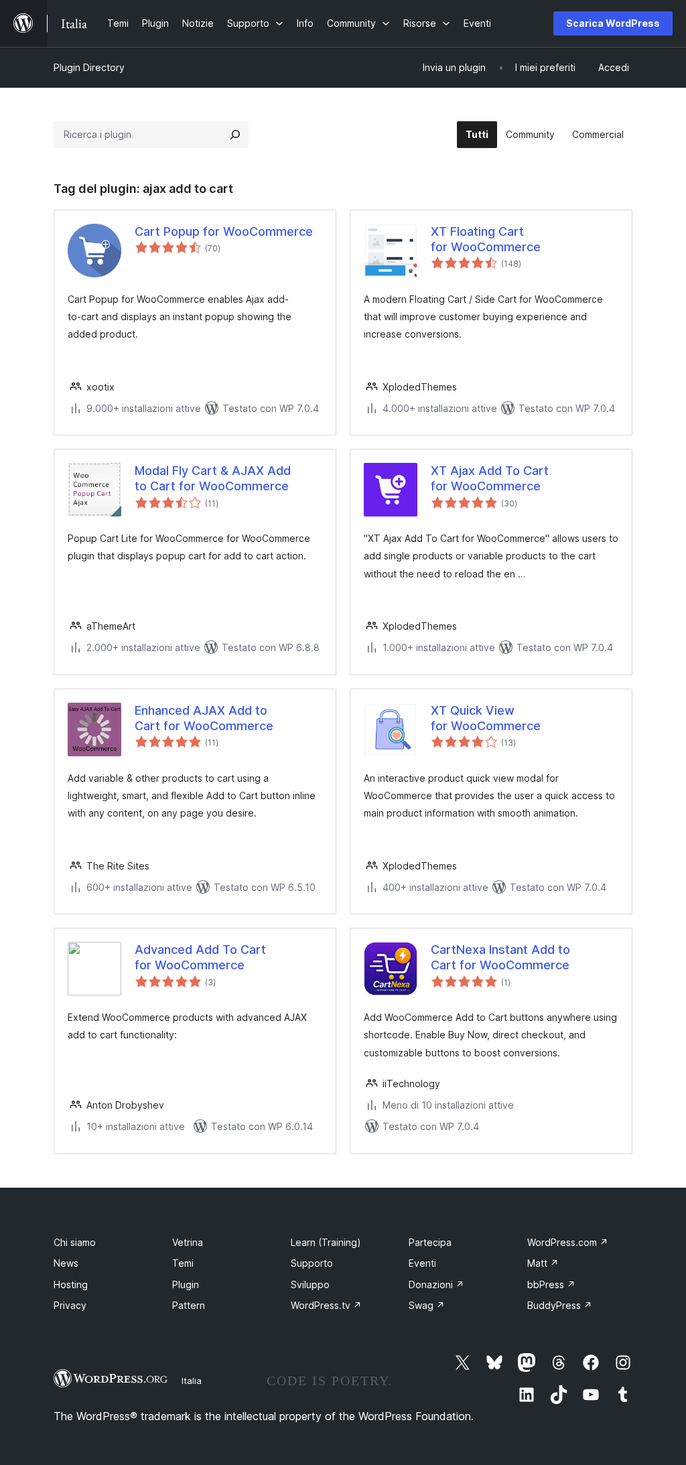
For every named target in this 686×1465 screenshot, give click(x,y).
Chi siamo (75, 1242)
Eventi (422, 1263)
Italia (192, 1380)
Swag (427, 1305)
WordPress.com (567, 1242)
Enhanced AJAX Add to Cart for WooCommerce (204, 718)
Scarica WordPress (613, 23)
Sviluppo (310, 1284)
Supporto (312, 1263)
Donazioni (436, 1284)
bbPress (551, 1284)
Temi (183, 1263)
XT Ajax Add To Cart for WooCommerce (490, 478)
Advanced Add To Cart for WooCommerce (200, 957)
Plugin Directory (89, 67)
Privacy (70, 1305)
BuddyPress (559, 1305)
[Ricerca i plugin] (235, 134)
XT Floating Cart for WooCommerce (486, 239)
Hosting (71, 1284)
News (66, 1263)
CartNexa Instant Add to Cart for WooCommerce (500, 957)
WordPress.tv (326, 1305)
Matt (543, 1263)
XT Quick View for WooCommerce (486, 718)
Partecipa (430, 1242)
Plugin (185, 1284)
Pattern (188, 1305)
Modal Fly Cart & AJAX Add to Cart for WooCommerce (213, 478)
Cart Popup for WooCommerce (224, 231)
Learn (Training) (326, 1242)
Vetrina (187, 1242)
